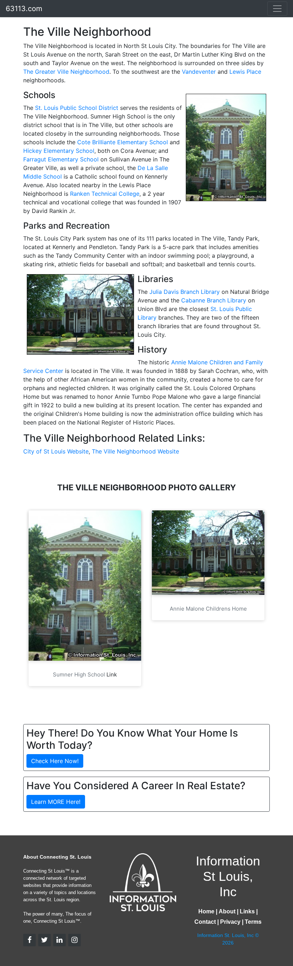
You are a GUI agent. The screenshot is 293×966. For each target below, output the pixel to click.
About (227, 911)
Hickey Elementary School (58, 150)
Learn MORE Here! (55, 801)
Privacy (230, 922)
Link (111, 674)
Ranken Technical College (104, 193)
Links (247, 911)
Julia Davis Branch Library (184, 291)
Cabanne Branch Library (213, 300)
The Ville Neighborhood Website (135, 451)
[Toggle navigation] (277, 8)
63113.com (24, 8)
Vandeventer (199, 71)
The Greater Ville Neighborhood (66, 71)
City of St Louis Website (56, 451)
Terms (253, 922)
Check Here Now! (55, 760)
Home (206, 911)
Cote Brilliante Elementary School (122, 142)
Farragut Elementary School (61, 159)
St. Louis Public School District (76, 107)
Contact (205, 922)
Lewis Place (245, 71)
